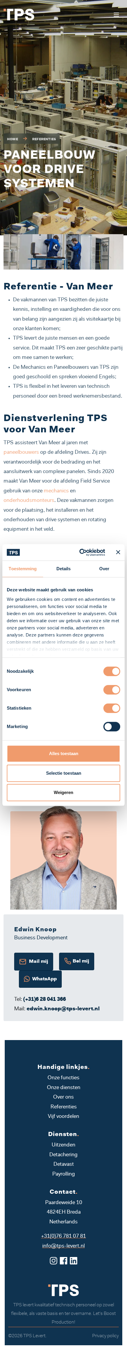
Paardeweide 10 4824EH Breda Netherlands (63, 1212)
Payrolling (63, 1174)
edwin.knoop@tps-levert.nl (63, 1009)
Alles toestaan (63, 753)
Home (12, 139)
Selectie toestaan (63, 773)
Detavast (63, 1164)
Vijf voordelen (63, 1116)
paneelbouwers (22, 452)
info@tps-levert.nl (63, 1246)
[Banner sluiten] (118, 552)
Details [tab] (63, 568)
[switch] (111, 689)
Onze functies (63, 1078)
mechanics (57, 491)
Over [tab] (104, 568)
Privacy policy (105, 1336)
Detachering (63, 1155)
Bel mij (80, 961)
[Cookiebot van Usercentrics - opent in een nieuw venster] (80, 552)
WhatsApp (43, 979)
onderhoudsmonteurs (29, 500)
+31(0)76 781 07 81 (63, 1236)
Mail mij (37, 961)
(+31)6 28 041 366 (44, 999)
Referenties (44, 139)
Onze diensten (63, 1088)
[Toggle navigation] (116, 15)
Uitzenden (63, 1145)
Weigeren (63, 792)
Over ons (63, 1097)
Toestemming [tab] (23, 568)
